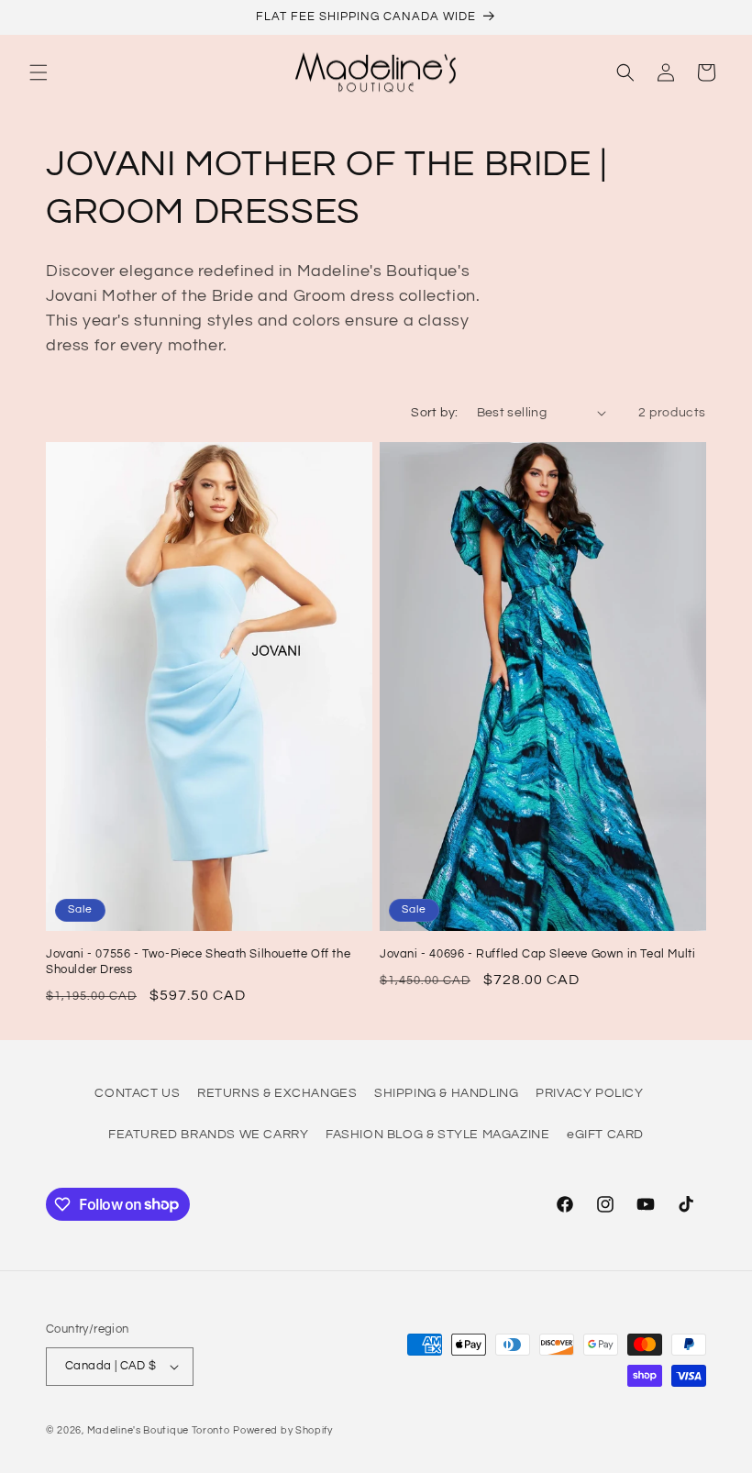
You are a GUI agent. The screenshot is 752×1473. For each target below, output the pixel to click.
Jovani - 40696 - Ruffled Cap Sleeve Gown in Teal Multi (537, 953)
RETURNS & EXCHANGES (277, 1093)
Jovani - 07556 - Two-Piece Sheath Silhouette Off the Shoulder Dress (198, 961)
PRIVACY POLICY (589, 1093)
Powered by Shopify (283, 1430)
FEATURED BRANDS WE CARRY (208, 1134)
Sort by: (434, 412)
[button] (38, 72)
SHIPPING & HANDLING (446, 1093)
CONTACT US (137, 1093)
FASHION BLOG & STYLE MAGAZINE (437, 1134)
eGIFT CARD (605, 1134)
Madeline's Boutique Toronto (158, 1430)
